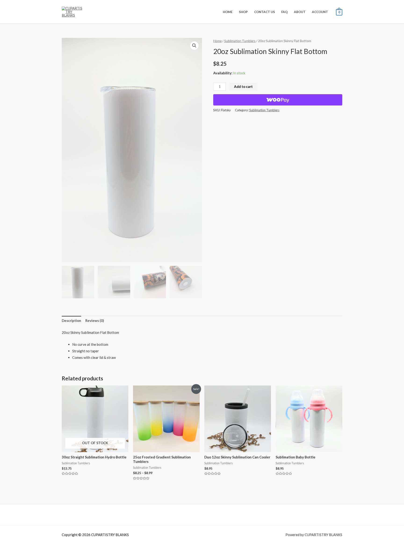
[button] (194, 45)
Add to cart (243, 86)
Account (320, 12)
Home (228, 12)
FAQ (284, 12)
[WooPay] (277, 99)
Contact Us (264, 12)
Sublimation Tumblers (240, 41)
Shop (243, 12)
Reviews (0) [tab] (94, 320)
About (300, 12)
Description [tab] (71, 320)
